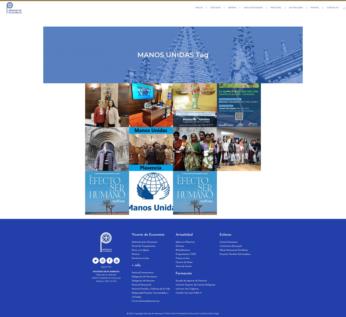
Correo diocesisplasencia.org (145, 301)
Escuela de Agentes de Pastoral (191, 281)
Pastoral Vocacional (141, 285)
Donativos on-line (140, 258)
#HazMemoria (183, 250)
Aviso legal (213, 313)
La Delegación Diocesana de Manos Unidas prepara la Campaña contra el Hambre (192, 191)
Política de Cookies (197, 313)
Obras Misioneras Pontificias (234, 250)
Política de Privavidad (175, 313)
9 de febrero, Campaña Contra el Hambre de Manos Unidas (150, 143)
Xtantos (136, 254)
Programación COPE (186, 254)
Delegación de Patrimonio (144, 277)
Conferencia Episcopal (231, 246)
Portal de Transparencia (143, 246)
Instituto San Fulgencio (187, 289)
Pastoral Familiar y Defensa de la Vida (151, 289)
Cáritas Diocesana (228, 242)
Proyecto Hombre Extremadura (235, 254)
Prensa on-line (182, 258)
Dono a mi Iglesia (140, 250)
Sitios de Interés (184, 266)
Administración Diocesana (144, 242)
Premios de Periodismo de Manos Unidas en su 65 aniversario (194, 143)
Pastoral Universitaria (142, 273)
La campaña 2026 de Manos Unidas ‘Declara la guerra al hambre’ (151, 99)
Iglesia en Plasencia (185, 242)
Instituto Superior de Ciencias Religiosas (195, 285)
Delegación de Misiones (143, 281)
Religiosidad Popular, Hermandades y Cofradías (150, 295)
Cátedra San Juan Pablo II (189, 293)
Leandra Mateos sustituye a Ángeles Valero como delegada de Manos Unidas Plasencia (105, 104)
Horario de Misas (184, 262)
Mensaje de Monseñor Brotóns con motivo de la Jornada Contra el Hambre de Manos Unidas (106, 191)
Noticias (180, 246)
